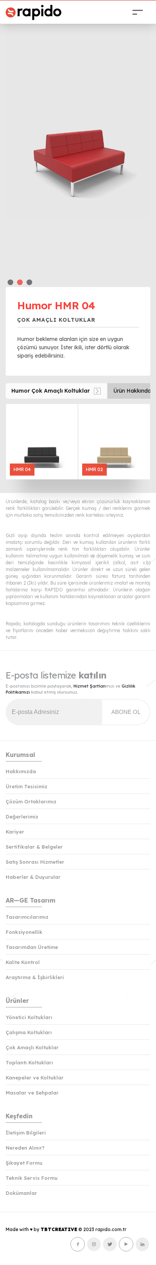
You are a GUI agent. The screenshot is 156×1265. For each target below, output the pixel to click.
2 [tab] (20, 282)
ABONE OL (125, 712)
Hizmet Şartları (89, 686)
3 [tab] (29, 282)
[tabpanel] (78, 147)
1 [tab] (10, 282)
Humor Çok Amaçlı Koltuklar (50, 390)
